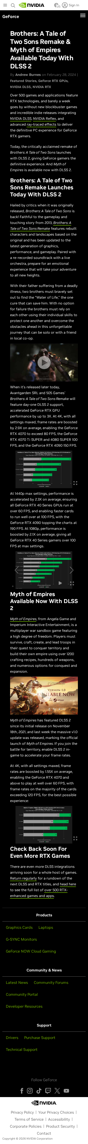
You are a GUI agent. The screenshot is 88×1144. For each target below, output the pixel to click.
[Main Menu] (5, 5)
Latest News (17, 982)
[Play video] (44, 362)
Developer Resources (24, 1006)
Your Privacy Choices (56, 1112)
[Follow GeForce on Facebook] (22, 1091)
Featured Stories (23, 81)
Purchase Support (39, 1037)
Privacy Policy (22, 1112)
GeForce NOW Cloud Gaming (31, 951)
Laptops (45, 927)
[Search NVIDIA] (13, 4)
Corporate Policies (26, 1126)
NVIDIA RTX (42, 87)
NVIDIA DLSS (20, 87)
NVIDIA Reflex (44, 118)
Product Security (60, 1126)
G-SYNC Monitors (21, 939)
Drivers (12, 1037)
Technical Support (22, 1049)
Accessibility (59, 1119)
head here (68, 884)
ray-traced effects (41, 124)
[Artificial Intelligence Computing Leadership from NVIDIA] (32, 5)
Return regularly (23, 878)
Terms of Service (29, 1119)
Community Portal (22, 994)
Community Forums (51, 982)
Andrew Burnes (28, 74)
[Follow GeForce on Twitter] (57, 1091)
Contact (44, 1133)
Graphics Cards (19, 927)
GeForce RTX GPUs (53, 81)
